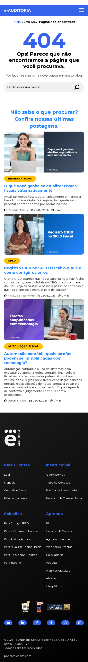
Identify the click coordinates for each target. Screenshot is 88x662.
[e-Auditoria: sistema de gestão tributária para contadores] (16, 10)
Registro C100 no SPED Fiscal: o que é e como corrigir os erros (42, 270)
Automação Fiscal (23, 346)
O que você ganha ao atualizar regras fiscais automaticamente (40, 188)
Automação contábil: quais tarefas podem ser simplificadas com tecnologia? (37, 358)
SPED (12, 260)
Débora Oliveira (17, 400)
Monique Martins (18, 209)
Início (16, 22)
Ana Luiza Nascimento (21, 295)
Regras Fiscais (20, 178)
